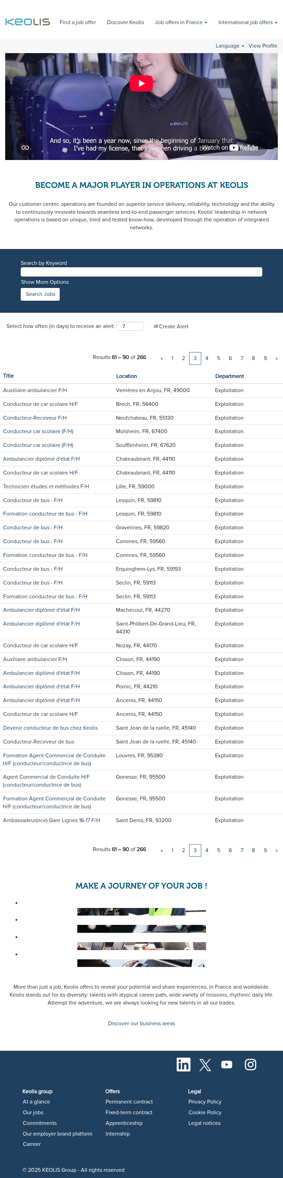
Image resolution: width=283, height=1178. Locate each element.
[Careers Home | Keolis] (28, 18)
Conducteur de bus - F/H (32, 500)
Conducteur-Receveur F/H (35, 418)
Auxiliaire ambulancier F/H (35, 390)
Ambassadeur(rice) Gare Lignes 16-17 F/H (51, 820)
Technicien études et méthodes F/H (46, 486)
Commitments (40, 1123)
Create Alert (173, 326)
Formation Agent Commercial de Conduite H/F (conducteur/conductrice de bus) (54, 759)
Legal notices (204, 1123)
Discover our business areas (141, 1023)
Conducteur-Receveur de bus (38, 741)
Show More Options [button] (45, 282)
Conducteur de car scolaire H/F (40, 404)
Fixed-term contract (129, 1112)
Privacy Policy (205, 1102)
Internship (118, 1134)
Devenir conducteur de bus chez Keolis (50, 728)
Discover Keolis (125, 22)
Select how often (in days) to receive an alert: (61, 326)
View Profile (262, 46)
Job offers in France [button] (179, 22)
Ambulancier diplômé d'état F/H (41, 459)
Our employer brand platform (57, 1134)
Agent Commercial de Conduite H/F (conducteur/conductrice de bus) (46, 780)
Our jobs (33, 1112)
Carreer (32, 1144)
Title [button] (8, 375)
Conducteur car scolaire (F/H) (38, 431)
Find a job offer (78, 22)
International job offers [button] (246, 22)
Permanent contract (129, 1102)
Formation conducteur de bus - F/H (45, 513)
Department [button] (229, 376)
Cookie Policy (205, 1112)
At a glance (36, 1102)
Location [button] (126, 376)
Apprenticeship (124, 1123)
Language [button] (228, 46)
